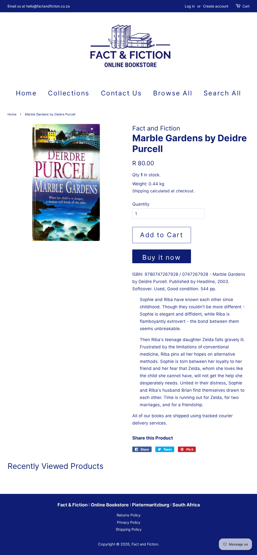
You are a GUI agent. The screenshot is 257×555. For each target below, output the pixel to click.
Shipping (140, 190)
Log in (190, 6)
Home (26, 93)
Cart (245, 6)
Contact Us (121, 93)
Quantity (140, 204)
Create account (215, 6)
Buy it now (161, 257)
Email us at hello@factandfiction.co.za (39, 6)
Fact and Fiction (145, 544)
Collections (69, 93)
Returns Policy (129, 515)
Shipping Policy (129, 529)
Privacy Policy (128, 522)
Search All (222, 93)
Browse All (172, 93)
